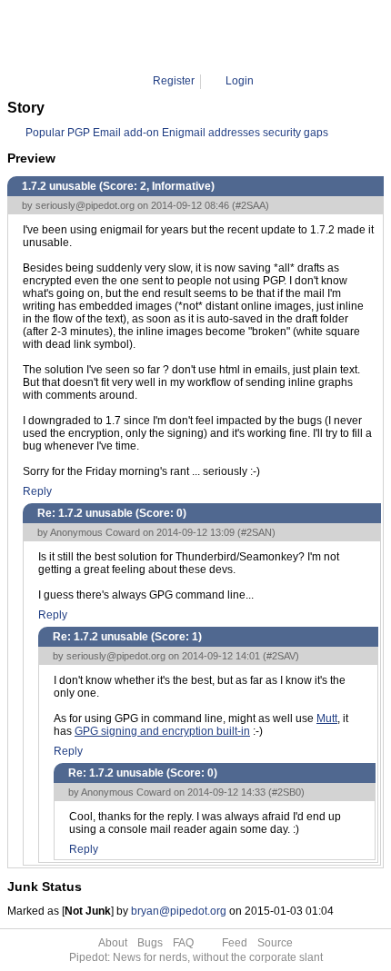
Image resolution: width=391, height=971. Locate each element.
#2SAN (256, 532)
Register (174, 80)
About (112, 942)
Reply (37, 491)
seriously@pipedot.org (85, 205)
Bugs (150, 942)
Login (240, 80)
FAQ (183, 942)
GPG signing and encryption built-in (162, 731)
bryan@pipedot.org (178, 911)
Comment (206, 36)
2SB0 (256, 36)
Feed (234, 942)
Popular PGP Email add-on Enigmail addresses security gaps (176, 132)
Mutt (326, 718)
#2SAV (281, 655)
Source (275, 942)
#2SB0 (286, 792)
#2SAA (251, 205)
